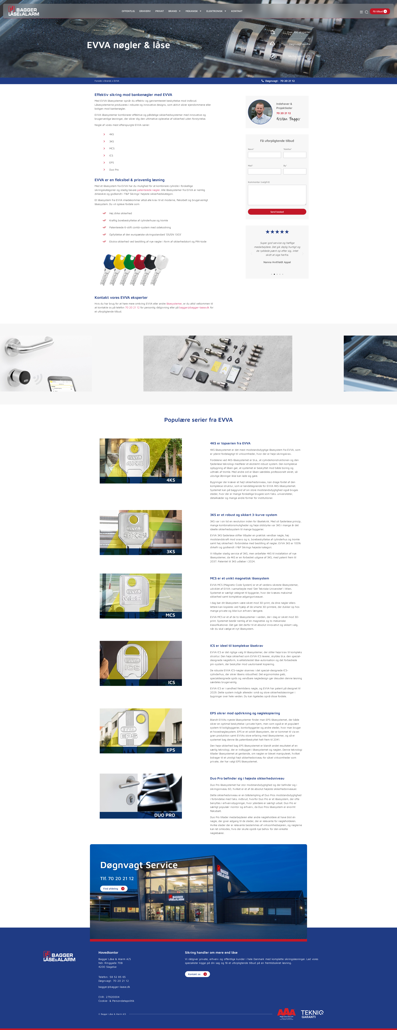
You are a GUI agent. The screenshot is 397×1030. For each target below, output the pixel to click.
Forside (98, 80)
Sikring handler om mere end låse (211, 952)
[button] (251, 254)
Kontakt (236, 11)
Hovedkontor (108, 952)
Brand (172, 11)
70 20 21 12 (287, 80)
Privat (159, 11)
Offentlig (128, 11)
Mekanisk (192, 11)
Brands (107, 80)
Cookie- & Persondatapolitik (116, 1000)
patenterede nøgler (148, 190)
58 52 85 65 (118, 976)
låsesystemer (174, 303)
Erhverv (145, 11)
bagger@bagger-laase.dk (194, 307)
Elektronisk (214, 11)
